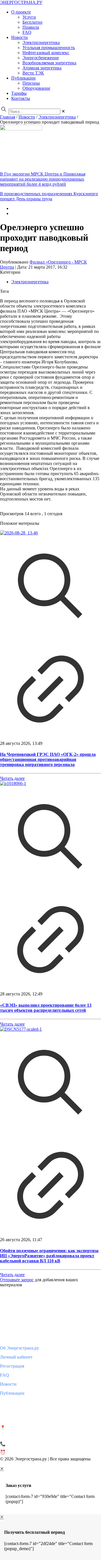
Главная (7, 117)
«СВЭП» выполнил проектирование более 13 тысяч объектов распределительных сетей (45, 1008)
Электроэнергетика (57, 117)
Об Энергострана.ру (19, 1348)
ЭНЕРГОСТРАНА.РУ (21, 2)
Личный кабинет (16, 1357)
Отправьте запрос (17, 1279)
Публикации (12, 1393)
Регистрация (12, 1366)
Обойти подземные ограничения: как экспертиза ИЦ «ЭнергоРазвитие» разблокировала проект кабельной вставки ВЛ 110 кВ (49, 1255)
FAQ (4, 1375)
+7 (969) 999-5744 (23, 1443)
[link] (63, 111)
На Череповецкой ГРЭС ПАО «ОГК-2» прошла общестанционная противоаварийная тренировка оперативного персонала (48, 759)
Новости (27, 117)
